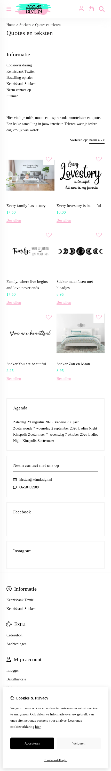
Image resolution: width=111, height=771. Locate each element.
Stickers (25, 25)
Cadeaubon (14, 635)
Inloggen (12, 670)
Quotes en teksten (48, 25)
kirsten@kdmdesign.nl (35, 479)
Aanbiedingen (16, 644)
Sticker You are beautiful (26, 364)
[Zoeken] (102, 9)
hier (38, 727)
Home (10, 25)
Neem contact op (18, 90)
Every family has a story (26, 206)
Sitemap (12, 96)
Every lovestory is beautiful (79, 206)
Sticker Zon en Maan (73, 364)
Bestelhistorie (16, 679)
